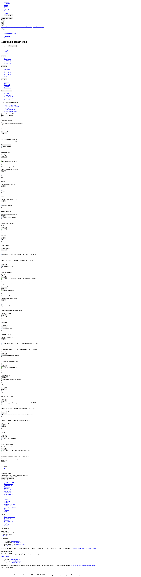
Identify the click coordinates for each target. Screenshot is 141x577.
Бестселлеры (16, 27)
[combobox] (70, 21)
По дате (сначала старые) (11, 111)
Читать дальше (5, 556)
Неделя (6, 50)
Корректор (7, 488)
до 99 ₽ (6, 70)
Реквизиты (7, 508)
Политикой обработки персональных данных (83, 548)
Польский (6, 86)
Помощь (6, 13)
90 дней (6, 53)
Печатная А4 (7, 60)
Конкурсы (7, 6)
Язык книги (4, 79)
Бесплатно (7, 69)
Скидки (28, 27)
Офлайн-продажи (9, 482)
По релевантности (13, 102)
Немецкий (7, 85)
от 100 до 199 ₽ (8, 72)
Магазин (6, 2)
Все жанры (4, 30)
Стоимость (4, 66)
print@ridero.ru (17, 542)
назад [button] (5, 466)
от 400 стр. (7, 99)
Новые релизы (12, 46)
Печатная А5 (7, 62)
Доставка (6, 525)
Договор (6, 510)
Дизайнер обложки (9, 489)
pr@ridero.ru (9, 545)
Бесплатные (23, 27)
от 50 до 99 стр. (8, 95)
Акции (6, 10)
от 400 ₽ (6, 76)
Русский (6, 82)
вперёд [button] (6, 471)
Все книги (3, 27)
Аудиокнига (7, 63)
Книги (6, 502)
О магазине (7, 501)
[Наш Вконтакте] (5, 570)
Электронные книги (9, 517)
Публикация (7, 492)
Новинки (6, 520)
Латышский (7, 88)
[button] (70, 23)
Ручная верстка (8, 485)
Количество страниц (6, 90)
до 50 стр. (6, 93)
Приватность (7, 505)
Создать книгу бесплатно (7, 478)
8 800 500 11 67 (5, 535)
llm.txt (5, 511)
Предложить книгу (5, 144)
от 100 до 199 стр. (9, 96)
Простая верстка (8, 484)
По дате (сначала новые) (10, 109)
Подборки (33, 27)
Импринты (9, 27)
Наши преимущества (10, 507)
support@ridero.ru (15, 541)
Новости (6, 9)
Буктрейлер (7, 487)
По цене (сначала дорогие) (11, 106)
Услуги (6, 5)
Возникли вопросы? (9, 504)
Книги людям (40, 27)
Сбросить (7, 116)
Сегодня (6, 48)
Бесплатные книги (9, 521)
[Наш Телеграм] (4, 572)
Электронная (7, 59)
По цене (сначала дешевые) (11, 105)
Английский (7, 83)
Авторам (6, 8)
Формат (3, 56)
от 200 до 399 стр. (9, 98)
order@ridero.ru (20, 544)
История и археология (10, 33)
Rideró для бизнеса (9, 494)
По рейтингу (7, 108)
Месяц (6, 51)
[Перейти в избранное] (2, 29)
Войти (2, 19)
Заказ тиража (7, 491)
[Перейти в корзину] (4, 29)
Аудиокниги (7, 518)
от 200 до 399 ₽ (8, 74)
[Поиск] (2, 23)
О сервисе (7, 3)
